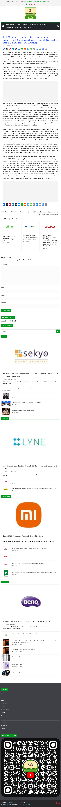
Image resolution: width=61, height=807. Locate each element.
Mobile (3, 697)
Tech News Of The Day (9, 321)
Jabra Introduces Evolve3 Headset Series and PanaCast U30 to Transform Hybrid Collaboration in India (34, 488)
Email (3, 295)
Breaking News (10, 24)
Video (2, 719)
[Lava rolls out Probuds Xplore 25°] (6, 482)
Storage (3, 715)
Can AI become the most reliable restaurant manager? (23, 410)
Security (3, 712)
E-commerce (9, 27)
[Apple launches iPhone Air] (6, 657)
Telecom (25, 24)
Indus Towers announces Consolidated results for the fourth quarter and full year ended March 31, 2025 (34, 572)
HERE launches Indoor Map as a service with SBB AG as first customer (45, 213)
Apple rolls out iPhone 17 (17, 664)
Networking (4, 703)
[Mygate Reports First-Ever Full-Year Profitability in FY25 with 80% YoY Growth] (6, 549)
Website (3, 302)
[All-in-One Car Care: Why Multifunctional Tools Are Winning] (6, 396)
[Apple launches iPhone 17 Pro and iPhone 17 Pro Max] (6, 650)
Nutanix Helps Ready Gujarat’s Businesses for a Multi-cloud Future (30, 237)
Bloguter (23, 27)
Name (3, 287)
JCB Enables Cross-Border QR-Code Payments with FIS (9, 238)
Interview (43, 24)
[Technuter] (3, 26)
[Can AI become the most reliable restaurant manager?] (6, 411)
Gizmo (18, 24)
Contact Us (4, 725)
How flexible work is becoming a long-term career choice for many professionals (19, 388)
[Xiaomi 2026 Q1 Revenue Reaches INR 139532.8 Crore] (30, 516)
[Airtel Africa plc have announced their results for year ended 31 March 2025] (6, 564)
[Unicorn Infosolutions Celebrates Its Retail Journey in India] (6, 635)
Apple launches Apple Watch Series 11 (20, 672)
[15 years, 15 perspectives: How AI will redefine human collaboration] (6, 403)
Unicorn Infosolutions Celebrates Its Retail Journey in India (24, 633)
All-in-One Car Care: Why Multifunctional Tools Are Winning (25, 395)
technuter (14, 45)
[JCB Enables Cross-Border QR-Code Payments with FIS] (10, 223)
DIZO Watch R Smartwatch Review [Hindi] (16, 212)
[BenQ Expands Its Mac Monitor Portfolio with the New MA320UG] (30, 602)
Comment (4, 264)
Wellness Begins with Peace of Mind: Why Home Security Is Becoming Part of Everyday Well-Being (30, 375)
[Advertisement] (30, 91)
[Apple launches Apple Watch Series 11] (6, 673)
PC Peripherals (5, 709)
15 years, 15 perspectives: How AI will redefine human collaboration (26, 402)
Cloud (2, 706)
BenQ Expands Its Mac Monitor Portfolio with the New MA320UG (27, 621)
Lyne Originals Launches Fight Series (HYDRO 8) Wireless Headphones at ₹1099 (30, 467)
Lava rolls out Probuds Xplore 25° (19, 481)
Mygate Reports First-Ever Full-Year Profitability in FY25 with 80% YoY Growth (29, 548)
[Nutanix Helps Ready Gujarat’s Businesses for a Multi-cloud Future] (30, 223)
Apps (16, 27)
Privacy (3, 728)
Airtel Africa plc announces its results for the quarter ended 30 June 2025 (27, 556)
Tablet (2, 700)
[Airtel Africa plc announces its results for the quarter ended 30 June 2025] (6, 557)
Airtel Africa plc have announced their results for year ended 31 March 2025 (28, 563)
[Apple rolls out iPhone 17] (6, 665)
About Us (3, 722)
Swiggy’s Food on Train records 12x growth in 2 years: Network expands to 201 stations (37, 2)
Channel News (34, 24)
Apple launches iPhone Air (17, 656)
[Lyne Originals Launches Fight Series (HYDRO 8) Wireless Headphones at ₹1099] (30, 442)
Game (29, 27)
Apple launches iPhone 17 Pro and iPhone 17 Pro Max (23, 649)
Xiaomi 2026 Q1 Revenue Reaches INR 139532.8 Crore (23, 536)
